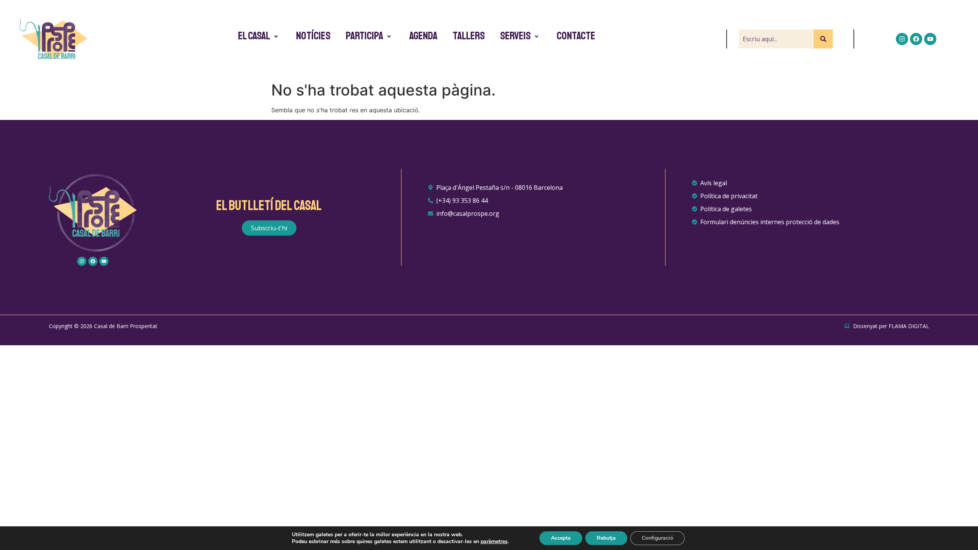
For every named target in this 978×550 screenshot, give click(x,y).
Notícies (313, 36)
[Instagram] (902, 39)
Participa (364, 36)
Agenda (423, 36)
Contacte (576, 36)
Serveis (515, 36)
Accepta (561, 538)
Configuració (657, 538)
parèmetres (494, 541)
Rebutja (606, 538)
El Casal (254, 36)
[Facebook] (916, 39)
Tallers (469, 36)
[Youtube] (930, 39)
